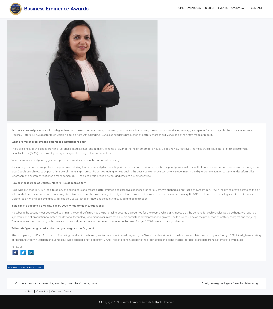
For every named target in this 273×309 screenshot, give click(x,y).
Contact (256, 7)
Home (180, 7)
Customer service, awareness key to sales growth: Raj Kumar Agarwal (56, 283)
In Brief (209, 7)
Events (223, 7)
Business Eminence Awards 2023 (25, 267)
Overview (237, 7)
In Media (29, 291)
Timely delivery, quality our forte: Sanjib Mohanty (230, 283)
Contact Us (42, 291)
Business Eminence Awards (56, 8)
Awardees (194, 7)
